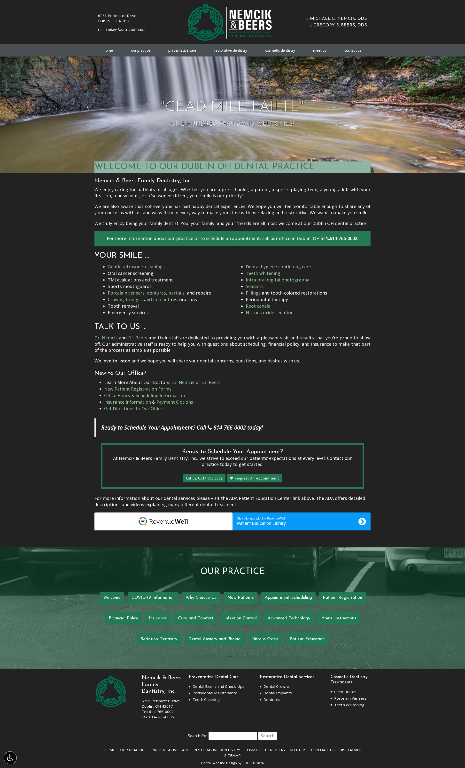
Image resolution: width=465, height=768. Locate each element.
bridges (134, 299)
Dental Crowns (277, 686)
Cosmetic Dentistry (280, 50)
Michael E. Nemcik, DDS (338, 19)
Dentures (272, 699)
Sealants (255, 286)
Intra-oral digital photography (277, 280)
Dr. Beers (137, 338)
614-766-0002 (131, 29)
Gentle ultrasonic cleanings (136, 267)
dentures (156, 293)
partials (176, 293)
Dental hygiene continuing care (278, 267)
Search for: (198, 735)
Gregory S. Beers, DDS (339, 25)
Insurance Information (127, 402)
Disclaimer (350, 749)
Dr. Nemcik (106, 338)
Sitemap (232, 755)
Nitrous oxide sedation (270, 312)
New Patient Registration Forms (137, 389)
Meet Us (319, 50)
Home (108, 50)
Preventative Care (182, 50)
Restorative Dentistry (230, 50)
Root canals (258, 306)
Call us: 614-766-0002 (204, 478)
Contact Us (352, 50)
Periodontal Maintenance (215, 692)
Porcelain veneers (126, 293)
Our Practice (140, 50)
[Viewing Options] (10, 757)
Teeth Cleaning (206, 699)
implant (161, 299)
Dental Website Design (219, 763)
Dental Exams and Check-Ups (218, 686)
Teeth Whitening (349, 704)
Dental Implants (278, 692)
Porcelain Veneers (350, 698)
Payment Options (174, 402)
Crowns (115, 299)
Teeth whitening (263, 273)
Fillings (253, 293)
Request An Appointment (256, 478)
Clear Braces (345, 691)
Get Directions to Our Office (133, 408)
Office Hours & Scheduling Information (144, 395)
